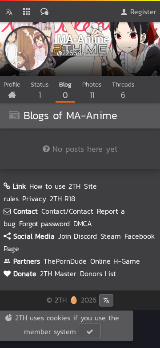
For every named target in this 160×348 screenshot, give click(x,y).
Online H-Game (115, 261)
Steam (110, 236)
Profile (12, 84)
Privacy (34, 198)
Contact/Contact (67, 211)
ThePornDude (65, 261)
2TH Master (58, 273)
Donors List (98, 273)
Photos (91, 90)
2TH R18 (62, 198)
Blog (65, 90)
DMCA (82, 223)
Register (142, 11)
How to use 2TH (54, 186)
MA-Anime (83, 38)
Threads (123, 90)
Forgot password (44, 223)
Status (39, 90)
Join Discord (77, 236)
